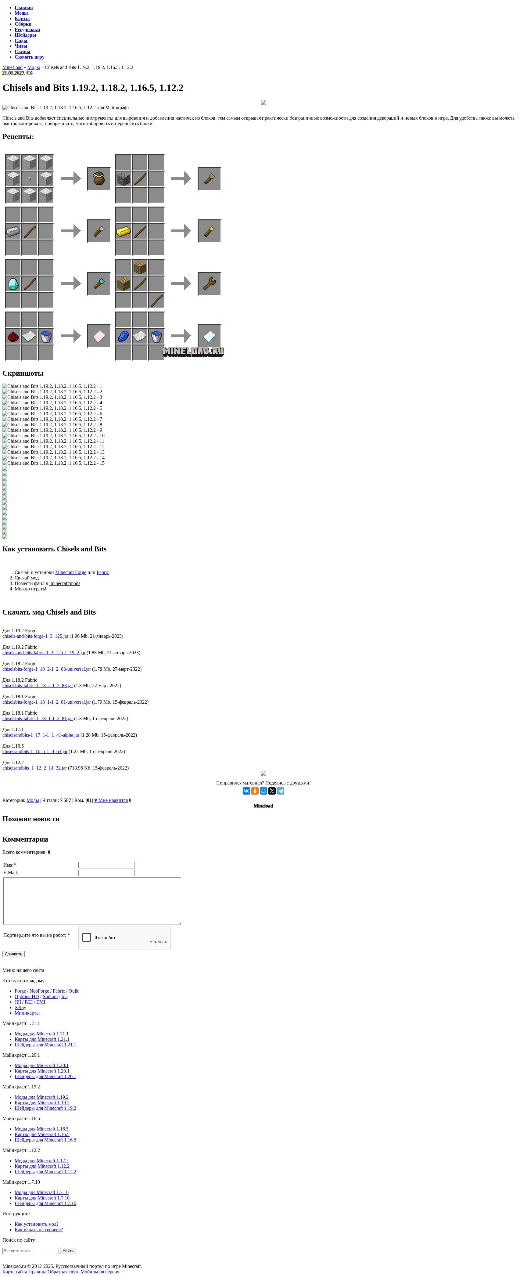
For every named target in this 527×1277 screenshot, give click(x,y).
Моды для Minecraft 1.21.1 (42, 1033)
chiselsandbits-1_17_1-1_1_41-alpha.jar (40, 735)
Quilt (73, 991)
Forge (20, 991)
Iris (64, 996)
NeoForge (39, 991)
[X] (272, 791)
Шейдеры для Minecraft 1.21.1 (45, 1044)
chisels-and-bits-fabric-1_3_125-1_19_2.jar (43, 652)
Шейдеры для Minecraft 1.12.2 (45, 1171)
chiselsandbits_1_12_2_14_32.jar (34, 767)
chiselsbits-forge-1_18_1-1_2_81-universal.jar (46, 702)
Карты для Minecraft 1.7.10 (42, 1197)
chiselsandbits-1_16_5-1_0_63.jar (34, 751)
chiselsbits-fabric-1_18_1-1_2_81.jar (37, 718)
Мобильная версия (100, 1271)
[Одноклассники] (255, 791)
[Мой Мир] (263, 791)
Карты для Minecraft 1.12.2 (42, 1166)
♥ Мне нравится (111, 800)
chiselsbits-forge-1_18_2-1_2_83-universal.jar (46, 669)
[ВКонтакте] (246, 791)
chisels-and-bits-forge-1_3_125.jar (35, 636)
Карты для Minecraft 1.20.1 (42, 1070)
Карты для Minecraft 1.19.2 (42, 1102)
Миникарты (27, 1012)
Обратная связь (63, 1271)
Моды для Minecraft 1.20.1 (42, 1065)
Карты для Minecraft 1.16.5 (42, 1134)
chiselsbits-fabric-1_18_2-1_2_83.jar (37, 685)
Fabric (103, 572)
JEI (18, 1002)
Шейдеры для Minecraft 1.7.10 (45, 1203)
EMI (40, 1002)
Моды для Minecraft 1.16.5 (42, 1128)
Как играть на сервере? (39, 1229)
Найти (68, 1251)
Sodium (50, 996)
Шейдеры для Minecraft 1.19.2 (45, 1108)
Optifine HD (27, 996)
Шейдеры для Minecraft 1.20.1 (45, 1076)
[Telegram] (280, 791)
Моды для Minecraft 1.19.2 (42, 1097)
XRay (20, 1007)
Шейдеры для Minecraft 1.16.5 (45, 1139)
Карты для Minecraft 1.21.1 (42, 1039)
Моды (33, 800)
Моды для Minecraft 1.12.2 (42, 1160)
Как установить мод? (37, 1224)
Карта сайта (14, 1271)
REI (29, 1002)
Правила (37, 1271)
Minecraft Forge (70, 572)
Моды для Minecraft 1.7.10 (42, 1192)
